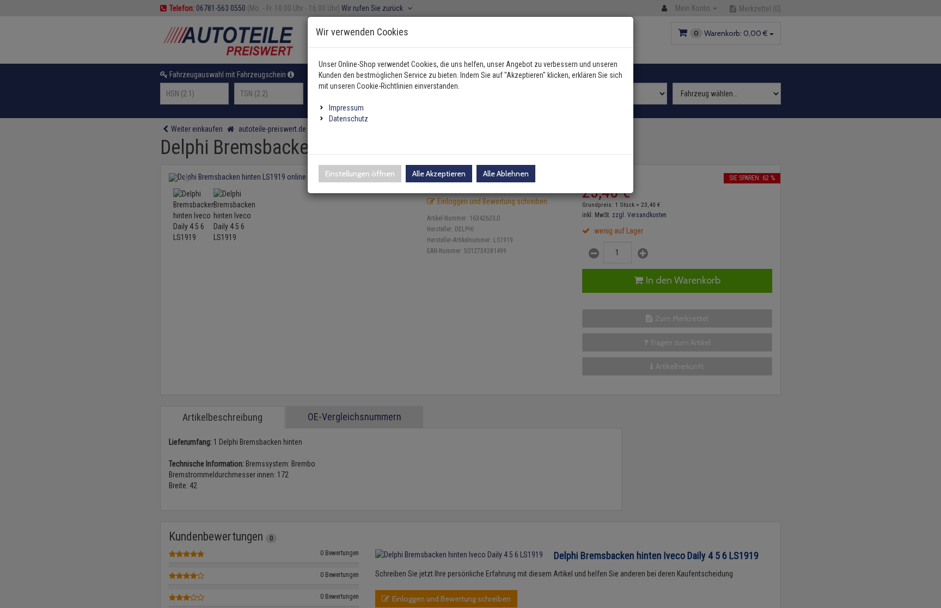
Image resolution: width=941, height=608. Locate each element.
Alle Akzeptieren (439, 174)
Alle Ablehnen (506, 174)
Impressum (346, 107)
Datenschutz (348, 118)
